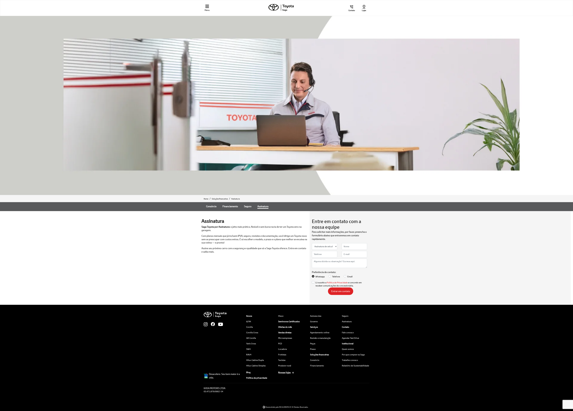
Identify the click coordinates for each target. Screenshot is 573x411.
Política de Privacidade (337, 282)
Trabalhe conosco (350, 360)
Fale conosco (348, 332)
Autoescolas (315, 315)
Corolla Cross (252, 332)
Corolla (249, 327)
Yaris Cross (251, 343)
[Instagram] (207, 324)
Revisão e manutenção (320, 338)
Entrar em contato (340, 291)
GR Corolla (251, 338)
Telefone (336, 276)
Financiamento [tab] (230, 206)
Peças (312, 343)
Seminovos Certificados (289, 321)
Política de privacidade (256, 377)
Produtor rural (284, 365)
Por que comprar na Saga (353, 354)
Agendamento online (319, 332)
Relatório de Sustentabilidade (355, 365)
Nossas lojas (284, 372)
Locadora (282, 349)
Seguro (345, 315)
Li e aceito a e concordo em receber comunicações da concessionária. (338, 284)
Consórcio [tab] (211, 206)
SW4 (248, 349)
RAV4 (248, 354)
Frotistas (282, 354)
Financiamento (317, 365)
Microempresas (285, 338)
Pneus (313, 349)
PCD (280, 343)
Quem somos (348, 349)
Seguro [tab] (247, 206)
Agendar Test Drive (350, 338)
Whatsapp (320, 276)
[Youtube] (221, 324)
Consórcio (314, 360)
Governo (314, 321)
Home (206, 199)
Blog (248, 372)
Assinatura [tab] (262, 206)
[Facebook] (214, 324)
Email (350, 276)
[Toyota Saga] (281, 7)
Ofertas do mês (285, 327)
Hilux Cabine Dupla (255, 360)
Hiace (280, 315)
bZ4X (248, 321)
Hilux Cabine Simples (256, 365)
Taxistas (281, 360)
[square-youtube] (228, 324)
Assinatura (347, 321)
